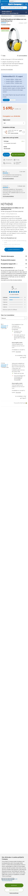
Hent (7, 154)
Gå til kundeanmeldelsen (8, 178)
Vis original (18, 351)
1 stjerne (5, 307)
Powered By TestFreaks (19, 403)
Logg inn (13, 99)
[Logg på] (22, 4)
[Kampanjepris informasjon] (20, 109)
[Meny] (2, 4)
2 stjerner (5, 304)
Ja (20, 357)
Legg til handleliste (23, 55)
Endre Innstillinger (14, 893)
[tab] (4, 1)
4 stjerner (5, 299)
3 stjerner (5, 302)
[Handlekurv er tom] (26, 4)
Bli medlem (6, 99)
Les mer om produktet (7, 69)
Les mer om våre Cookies (8, 879)
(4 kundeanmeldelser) (6, 24)
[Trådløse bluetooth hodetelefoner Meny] (13, 16)
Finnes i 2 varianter (14, 133)
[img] (26, 41)
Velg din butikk (7, 148)
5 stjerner (5, 297)
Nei (24, 357)
